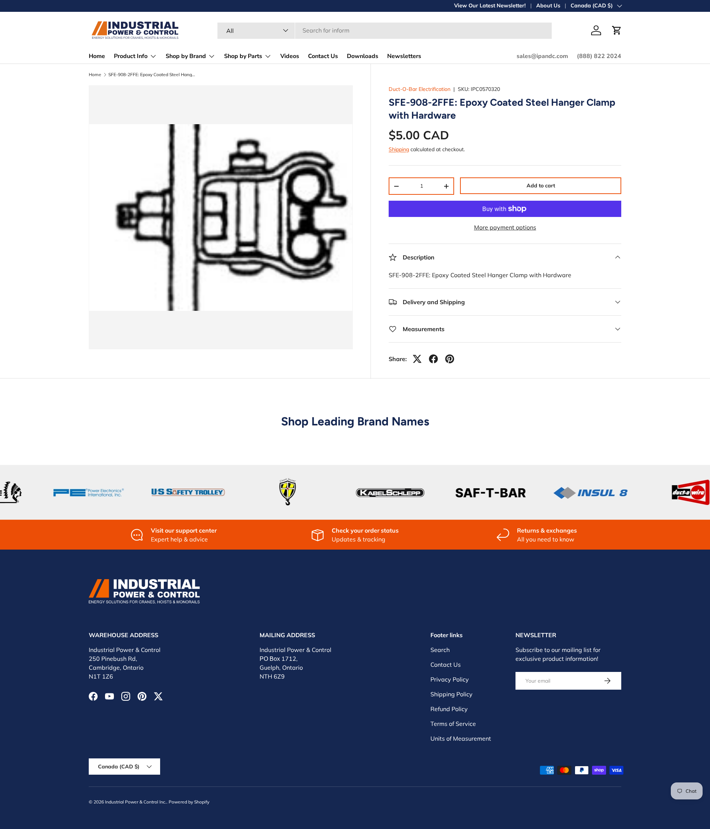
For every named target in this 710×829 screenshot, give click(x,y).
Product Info (131, 56)
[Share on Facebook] (433, 359)
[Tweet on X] (417, 359)
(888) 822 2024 (599, 56)
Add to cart (541, 185)
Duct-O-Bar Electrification (419, 89)
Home (97, 56)
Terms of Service (453, 723)
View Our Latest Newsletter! (490, 5)
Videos (289, 56)
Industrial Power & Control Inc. (135, 802)
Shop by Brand (186, 56)
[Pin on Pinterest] (450, 359)
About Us (548, 5)
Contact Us (323, 56)
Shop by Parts (243, 56)
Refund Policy (449, 709)
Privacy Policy (449, 679)
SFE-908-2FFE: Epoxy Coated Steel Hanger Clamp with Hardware (152, 74)
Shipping (399, 149)
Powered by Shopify (189, 802)
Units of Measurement (460, 738)
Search (440, 649)
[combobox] (384, 30)
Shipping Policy (451, 694)
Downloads (362, 56)
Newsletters (404, 56)
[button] (617, 30)
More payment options (505, 227)
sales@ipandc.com (542, 56)
